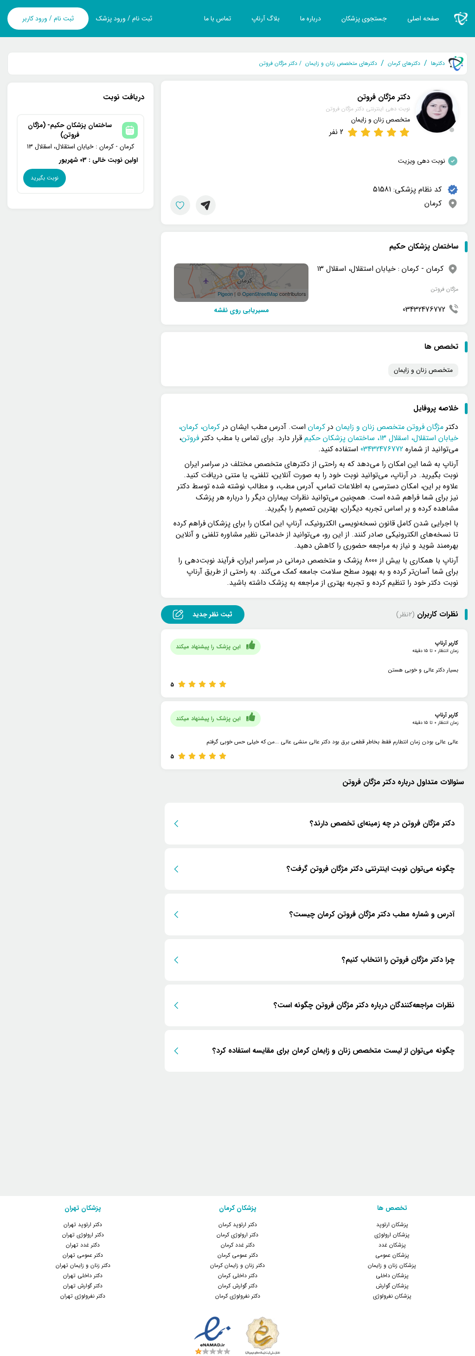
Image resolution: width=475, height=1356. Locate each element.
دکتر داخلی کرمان (237, 1275)
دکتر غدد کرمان (238, 1245)
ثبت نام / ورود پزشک (124, 19)
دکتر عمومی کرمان (238, 1255)
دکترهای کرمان (404, 63)
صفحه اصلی (423, 18)
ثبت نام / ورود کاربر (48, 18)
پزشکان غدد (392, 1245)
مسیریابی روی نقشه (241, 310)
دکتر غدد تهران (83, 1245)
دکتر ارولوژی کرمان (237, 1234)
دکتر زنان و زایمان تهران (83, 1265)
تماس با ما (217, 18)
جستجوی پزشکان (364, 18)
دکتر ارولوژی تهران (83, 1234)
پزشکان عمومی (392, 1255)
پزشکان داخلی (392, 1275)
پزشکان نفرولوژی (392, 1296)
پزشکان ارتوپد (392, 1224)
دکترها (438, 63)
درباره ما (310, 18)
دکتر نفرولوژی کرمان (237, 1296)
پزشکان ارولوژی (392, 1234)
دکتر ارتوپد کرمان (237, 1224)
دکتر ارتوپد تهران (83, 1224)
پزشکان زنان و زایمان (392, 1265)
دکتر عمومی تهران (83, 1255)
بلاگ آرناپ (265, 18)
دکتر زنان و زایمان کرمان (237, 1265)
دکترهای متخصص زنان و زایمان (341, 63)
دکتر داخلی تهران (83, 1275)
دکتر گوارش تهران (83, 1285)
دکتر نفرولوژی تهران (82, 1296)
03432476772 (424, 309)
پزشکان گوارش (392, 1285)
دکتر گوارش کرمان (237, 1285)
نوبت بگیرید (44, 177)
